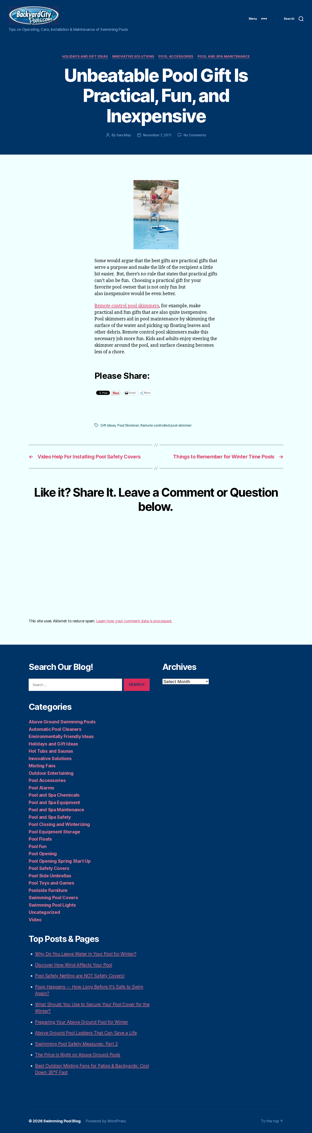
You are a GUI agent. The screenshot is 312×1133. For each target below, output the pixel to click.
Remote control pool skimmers (126, 306)
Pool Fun (37, 846)
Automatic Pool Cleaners (55, 729)
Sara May (124, 135)
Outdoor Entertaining (51, 773)
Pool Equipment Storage (54, 831)
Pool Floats (40, 839)
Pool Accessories (176, 56)
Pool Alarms (41, 788)
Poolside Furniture (48, 890)
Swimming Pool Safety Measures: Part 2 (76, 1044)
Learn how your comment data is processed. (134, 621)
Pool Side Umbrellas (50, 875)
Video (35, 919)
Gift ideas (107, 425)
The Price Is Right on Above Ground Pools (77, 1054)
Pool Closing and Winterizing (59, 824)
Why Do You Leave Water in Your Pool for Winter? (85, 954)
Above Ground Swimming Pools (62, 721)
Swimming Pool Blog (61, 1121)
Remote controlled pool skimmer (166, 425)
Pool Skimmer (128, 425)
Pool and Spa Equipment (54, 802)
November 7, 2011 (157, 135)
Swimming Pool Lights (52, 905)
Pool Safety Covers (49, 868)
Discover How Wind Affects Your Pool (73, 965)
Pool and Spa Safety (50, 817)
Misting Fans (42, 765)
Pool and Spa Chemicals (54, 795)
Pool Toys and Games (51, 883)
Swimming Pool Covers (53, 897)
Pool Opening (43, 853)
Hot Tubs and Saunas (51, 751)
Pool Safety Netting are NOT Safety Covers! (80, 975)
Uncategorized (44, 912)
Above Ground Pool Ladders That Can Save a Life (86, 1033)
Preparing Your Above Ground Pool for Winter (81, 1022)
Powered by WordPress (106, 1121)
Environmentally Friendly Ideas (61, 736)
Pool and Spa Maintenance (224, 56)
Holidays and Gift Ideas (85, 56)
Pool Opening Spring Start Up (59, 861)
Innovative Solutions (133, 56)
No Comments (195, 135)
